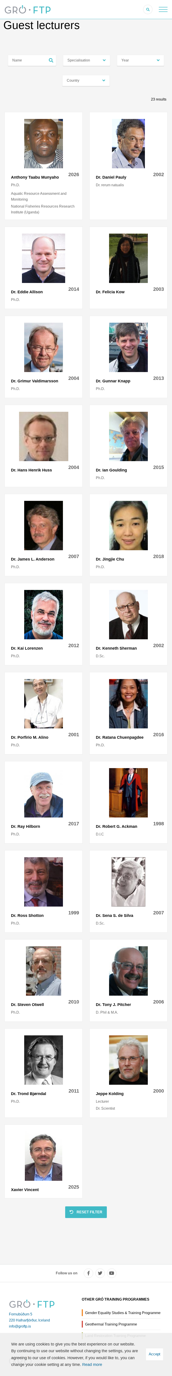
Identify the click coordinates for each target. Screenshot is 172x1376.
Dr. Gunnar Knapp (113, 381)
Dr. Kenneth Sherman (116, 648)
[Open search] (148, 9)
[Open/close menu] (163, 9)
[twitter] (100, 1273)
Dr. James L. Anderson (32, 559)
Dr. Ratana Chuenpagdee (120, 737)
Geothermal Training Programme (111, 1324)
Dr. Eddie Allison (27, 292)
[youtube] (111, 1273)
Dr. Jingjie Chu (110, 559)
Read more (92, 1364)
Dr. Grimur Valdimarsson (34, 381)
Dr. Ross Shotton (27, 915)
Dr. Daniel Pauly (111, 177)
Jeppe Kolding (110, 1093)
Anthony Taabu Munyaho (35, 177)
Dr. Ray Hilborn (25, 826)
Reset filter (89, 1212)
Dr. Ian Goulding (111, 470)
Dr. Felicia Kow (110, 292)
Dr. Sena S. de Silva (114, 915)
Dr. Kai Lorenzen (27, 648)
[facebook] (88, 1273)
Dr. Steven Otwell (27, 1004)
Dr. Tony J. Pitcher (113, 1004)
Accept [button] (154, 1354)
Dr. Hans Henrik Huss (31, 470)
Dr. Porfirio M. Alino (29, 737)
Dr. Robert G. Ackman (116, 826)
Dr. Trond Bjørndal (28, 1093)
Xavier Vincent (25, 1190)
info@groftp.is (20, 1326)
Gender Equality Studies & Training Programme (123, 1313)
